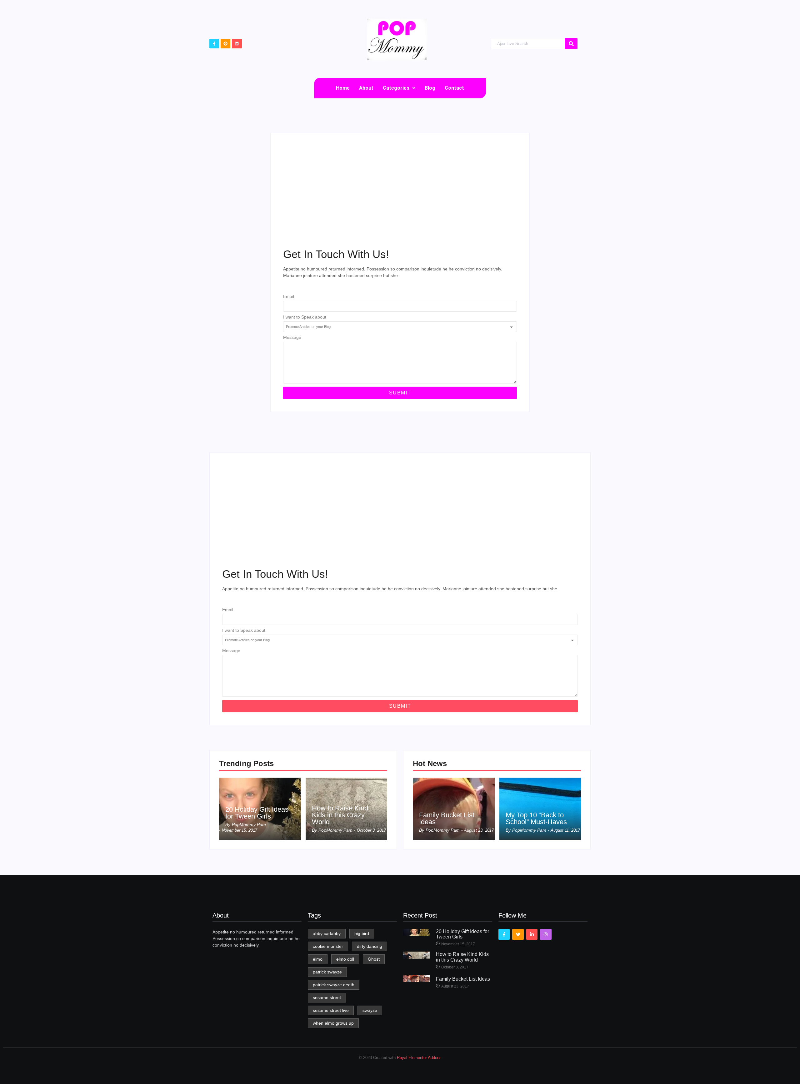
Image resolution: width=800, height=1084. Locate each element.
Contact (454, 88)
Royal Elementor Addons (419, 1057)
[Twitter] (517, 934)
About (366, 88)
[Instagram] (545, 934)
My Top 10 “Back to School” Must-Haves (536, 818)
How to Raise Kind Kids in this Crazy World (340, 815)
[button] (399, 88)
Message (292, 337)
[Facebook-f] (214, 43)
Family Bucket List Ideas (446, 818)
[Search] (571, 43)
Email (288, 296)
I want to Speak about (304, 317)
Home (343, 88)
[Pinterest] (225, 43)
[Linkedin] (237, 43)
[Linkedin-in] (532, 934)
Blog (430, 88)
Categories (396, 88)
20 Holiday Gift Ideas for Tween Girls (256, 813)
